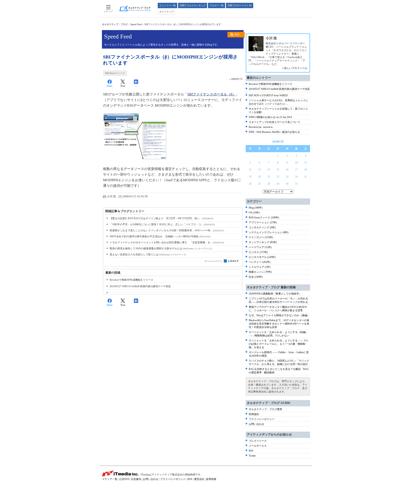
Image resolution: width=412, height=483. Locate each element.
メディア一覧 (109, 479)
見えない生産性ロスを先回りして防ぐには (148, 254)
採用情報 (211, 479)
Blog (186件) (255, 207)
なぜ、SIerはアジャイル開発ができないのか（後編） (279, 315)
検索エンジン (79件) (260, 271)
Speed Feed (136, 24)
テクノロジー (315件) (261, 237)
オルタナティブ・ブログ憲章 (265, 409)
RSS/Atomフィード (115, 73)
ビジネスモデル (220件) (262, 257)
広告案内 (136, 479)
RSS (237, 34)
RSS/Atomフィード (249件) (264, 217)
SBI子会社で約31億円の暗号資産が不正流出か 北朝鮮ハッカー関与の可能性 (160, 236)
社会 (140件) (256, 276)
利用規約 (254, 414)
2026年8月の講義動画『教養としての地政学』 (275, 293)
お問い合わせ (256, 424)
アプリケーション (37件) (263, 222)
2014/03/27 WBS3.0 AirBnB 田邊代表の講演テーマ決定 (140, 286)
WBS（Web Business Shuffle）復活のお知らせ (274, 131)
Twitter (252, 455)
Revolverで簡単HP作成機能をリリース (131, 279)
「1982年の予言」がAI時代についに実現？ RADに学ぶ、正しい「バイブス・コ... (162, 224)
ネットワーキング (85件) (263, 242)
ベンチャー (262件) (259, 262)
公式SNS (124, 479)
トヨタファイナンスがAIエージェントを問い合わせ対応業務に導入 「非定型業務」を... (167, 242)
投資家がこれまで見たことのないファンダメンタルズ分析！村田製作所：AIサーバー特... (167, 230)
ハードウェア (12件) (260, 247)
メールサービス (258, 445)
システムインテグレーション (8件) (268, 232)
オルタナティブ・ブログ (115, 24)
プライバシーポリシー (261, 419)
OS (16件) (254, 212)
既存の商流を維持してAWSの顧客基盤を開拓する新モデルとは (161, 248)
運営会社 (199, 479)
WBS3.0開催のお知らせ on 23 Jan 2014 (270, 117)
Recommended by (213, 261)
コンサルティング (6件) (262, 227)
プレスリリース (258, 440)
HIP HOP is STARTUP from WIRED (268, 95)
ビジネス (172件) (258, 252)
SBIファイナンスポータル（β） (211, 94)
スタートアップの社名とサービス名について (274, 122)
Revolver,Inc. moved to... (261, 127)
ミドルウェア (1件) (259, 266)
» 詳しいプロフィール (294, 68)
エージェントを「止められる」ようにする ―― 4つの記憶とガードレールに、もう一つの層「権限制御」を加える (278, 344)
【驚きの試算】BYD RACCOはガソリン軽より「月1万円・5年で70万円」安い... (161, 218)
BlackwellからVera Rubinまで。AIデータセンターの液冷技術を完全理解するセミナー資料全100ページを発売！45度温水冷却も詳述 (279, 324)
